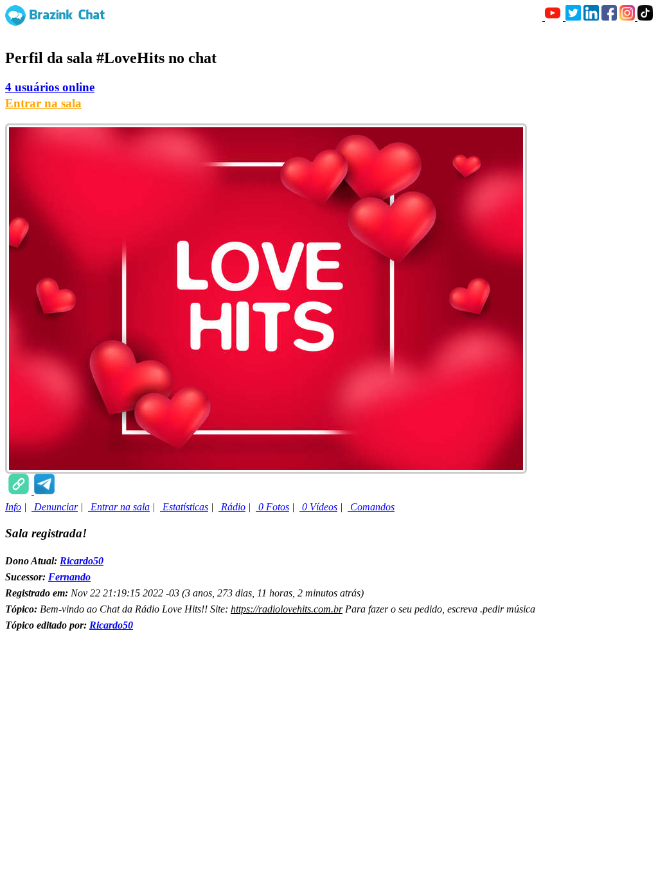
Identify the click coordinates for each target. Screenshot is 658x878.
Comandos (371, 506)
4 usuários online (49, 87)
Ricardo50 (81, 560)
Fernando (69, 576)
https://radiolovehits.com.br (286, 609)
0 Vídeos (318, 506)
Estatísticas (184, 506)
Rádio (231, 506)
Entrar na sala (43, 103)
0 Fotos (272, 506)
